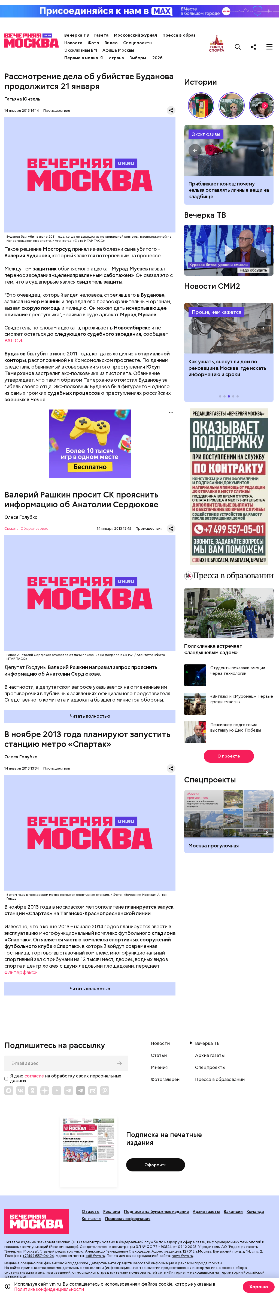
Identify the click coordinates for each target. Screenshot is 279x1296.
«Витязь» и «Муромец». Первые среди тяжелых (241, 699)
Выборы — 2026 (145, 58)
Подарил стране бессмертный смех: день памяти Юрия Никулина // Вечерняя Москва (232, 105)
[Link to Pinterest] (104, 1090)
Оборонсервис (34, 529)
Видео (111, 43)
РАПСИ (13, 340)
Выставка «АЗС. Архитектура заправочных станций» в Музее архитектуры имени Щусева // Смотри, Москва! (201, 105)
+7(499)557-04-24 (38, 1255)
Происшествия (56, 110)
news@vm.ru (182, 1255)
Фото (93, 43)
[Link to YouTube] (56, 1090)
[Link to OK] (32, 1090)
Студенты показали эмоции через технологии (237, 670)
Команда (255, 1211)
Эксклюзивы (206, 134)
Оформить (155, 1165)
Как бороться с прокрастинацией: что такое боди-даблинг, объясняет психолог (228, 150)
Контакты (91, 1219)
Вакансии (233, 1211)
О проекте (228, 756)
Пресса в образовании (186, 35)
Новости (73, 43)
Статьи (159, 1055)
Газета (101, 35)
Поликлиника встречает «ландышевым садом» (213, 649)
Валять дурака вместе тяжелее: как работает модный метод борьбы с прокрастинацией (226, 190)
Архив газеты (210, 1055)
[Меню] (269, 47)
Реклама (111, 1211)
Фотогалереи (165, 1079)
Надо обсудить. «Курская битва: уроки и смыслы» (228, 250)
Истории (200, 82)
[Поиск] (238, 47)
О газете (90, 1211)
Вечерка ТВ (76, 35)
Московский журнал (135, 35)
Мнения (159, 1067)
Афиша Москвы (118, 50)
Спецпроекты (137, 43)
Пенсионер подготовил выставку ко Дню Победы (235, 727)
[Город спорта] (216, 47)
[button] (265, 105)
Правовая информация (127, 1219)
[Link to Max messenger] (8, 1090)
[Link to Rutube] (92, 1090)
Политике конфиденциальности (49, 1289)
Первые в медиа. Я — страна (94, 58)
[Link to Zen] (44, 1090)
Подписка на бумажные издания (156, 1211)
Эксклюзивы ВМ (80, 50)
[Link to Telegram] (68, 1090)
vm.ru (78, 1251)
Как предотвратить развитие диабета (228, 328)
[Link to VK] (20, 1090)
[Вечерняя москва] (36, 1221)
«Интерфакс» (20, 972)
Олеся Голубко (21, 517)
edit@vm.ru (95, 1255)
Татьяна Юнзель (22, 99)
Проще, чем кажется (216, 312)
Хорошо (258, 1287)
